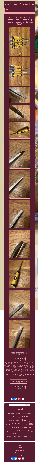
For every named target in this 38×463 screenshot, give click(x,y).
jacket (24, 427)
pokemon (20, 434)
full (9, 427)
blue (24, 413)
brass (9, 434)
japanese (11, 414)
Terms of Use (19, 453)
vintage (16, 423)
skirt (23, 420)
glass (8, 431)
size (19, 417)
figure (30, 436)
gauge (29, 421)
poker (9, 436)
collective (20, 430)
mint (26, 434)
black (20, 438)
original (14, 436)
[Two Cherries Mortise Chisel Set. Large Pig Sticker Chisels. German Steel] (19, 42)
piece (25, 416)
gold (8, 424)
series (29, 413)
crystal (30, 427)
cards (32, 431)
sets (31, 423)
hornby (20, 436)
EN (18, 455)
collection (20, 409)
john (18, 413)
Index (19, 445)
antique (16, 426)
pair (30, 434)
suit (14, 433)
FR (21, 455)
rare (13, 416)
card (25, 436)
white (11, 410)
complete (14, 419)
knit (29, 410)
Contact (19, 447)
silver (25, 424)
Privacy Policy (20, 450)
